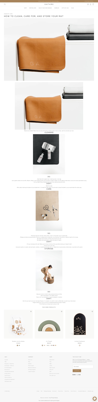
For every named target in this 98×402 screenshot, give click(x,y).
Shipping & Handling (47, 391)
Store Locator (31, 365)
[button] (31, 311)
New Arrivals (52, 367)
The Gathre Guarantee (9, 371)
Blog (29, 361)
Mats (51, 363)
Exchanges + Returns (9, 365)
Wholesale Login (8, 381)
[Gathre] (49, 4)
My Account (7, 369)
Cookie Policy (7, 375)
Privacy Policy (7, 373)
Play (50, 361)
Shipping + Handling (9, 363)
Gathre (8, 391)
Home (51, 365)
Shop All (51, 369)
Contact (6, 359)
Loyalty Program (31, 371)
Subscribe (76, 370)
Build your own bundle (54, 373)
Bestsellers (52, 359)
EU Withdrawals (8, 367)
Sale (50, 371)
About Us (30, 359)
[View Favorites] (88, 4)
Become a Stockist (32, 367)
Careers (29, 363)
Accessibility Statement (10, 379)
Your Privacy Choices (53, 397)
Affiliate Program (32, 369)
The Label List (53, 375)
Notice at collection (44, 397)
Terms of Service (8, 377)
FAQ (5, 361)
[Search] (5, 4)
